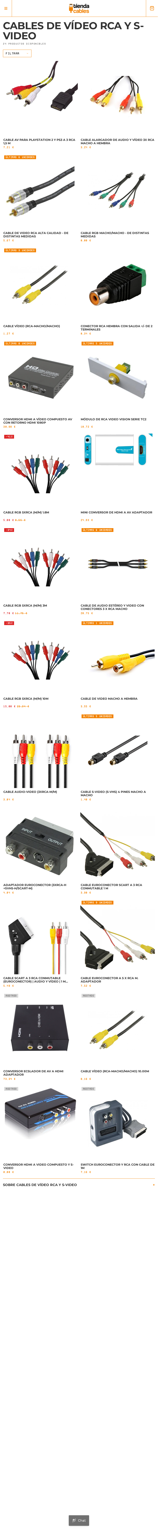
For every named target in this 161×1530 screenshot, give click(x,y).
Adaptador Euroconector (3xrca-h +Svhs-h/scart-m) (34, 886)
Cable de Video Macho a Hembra (109, 699)
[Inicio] (79, 8)
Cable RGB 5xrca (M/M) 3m (25, 605)
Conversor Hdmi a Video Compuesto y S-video (38, 1166)
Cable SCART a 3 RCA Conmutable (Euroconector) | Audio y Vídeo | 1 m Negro (34, 981)
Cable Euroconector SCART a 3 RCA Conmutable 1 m (111, 886)
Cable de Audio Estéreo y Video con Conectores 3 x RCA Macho (112, 607)
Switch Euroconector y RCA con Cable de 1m (118, 1166)
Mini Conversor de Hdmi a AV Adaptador (116, 512)
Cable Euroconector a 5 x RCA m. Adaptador (109, 979)
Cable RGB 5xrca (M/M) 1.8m (26, 512)
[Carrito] (152, 8)
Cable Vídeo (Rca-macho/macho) (31, 326)
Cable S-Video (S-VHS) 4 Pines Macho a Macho (113, 793)
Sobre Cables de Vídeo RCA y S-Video (40, 1185)
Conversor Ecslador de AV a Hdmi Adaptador (33, 1072)
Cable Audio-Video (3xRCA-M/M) (30, 792)
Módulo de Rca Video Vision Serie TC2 (113, 419)
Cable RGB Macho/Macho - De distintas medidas (115, 234)
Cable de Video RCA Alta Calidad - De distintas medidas (35, 234)
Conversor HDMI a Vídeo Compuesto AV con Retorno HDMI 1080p (37, 420)
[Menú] (6, 8)
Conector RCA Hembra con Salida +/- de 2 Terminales (116, 327)
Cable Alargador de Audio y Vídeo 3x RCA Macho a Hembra (117, 141)
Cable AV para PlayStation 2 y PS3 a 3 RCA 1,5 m (39, 141)
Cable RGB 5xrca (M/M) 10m (25, 699)
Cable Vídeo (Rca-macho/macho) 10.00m (115, 1071)
